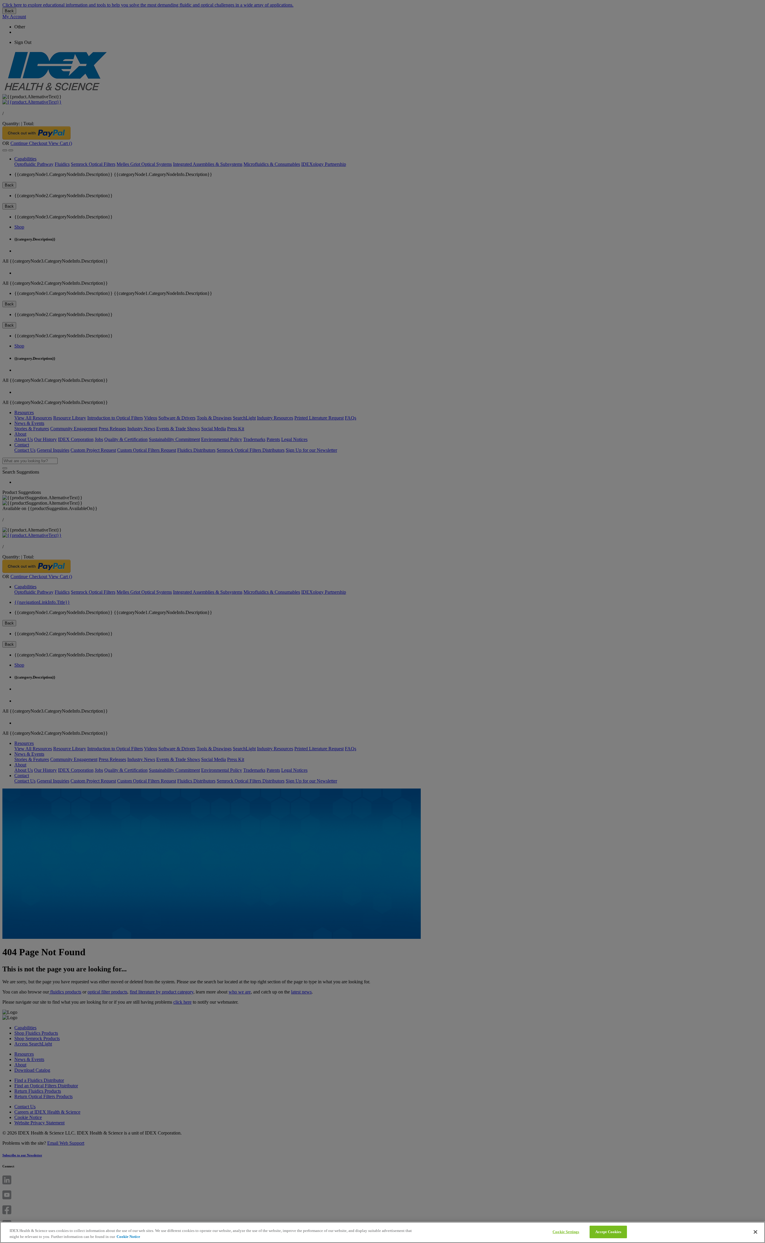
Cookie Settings (566, 1232)
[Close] (755, 1232)
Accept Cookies (608, 1232)
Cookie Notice (128, 1236)
